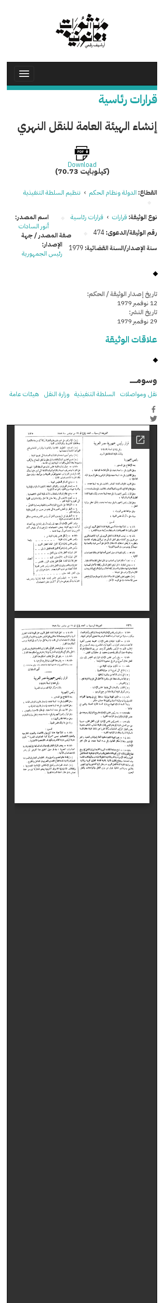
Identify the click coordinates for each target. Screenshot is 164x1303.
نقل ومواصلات (138, 394)
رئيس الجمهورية (42, 253)
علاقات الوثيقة (131, 339)
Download (82, 165)
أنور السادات (33, 226)
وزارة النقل (57, 394)
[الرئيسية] (82, 31)
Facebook (153, 409)
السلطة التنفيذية (94, 394)
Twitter (153, 419)
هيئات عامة (24, 394)
